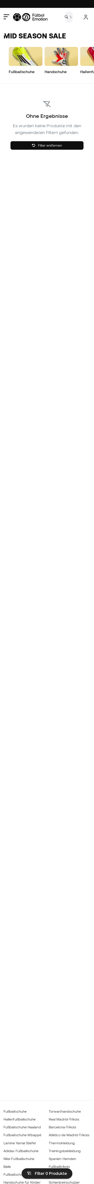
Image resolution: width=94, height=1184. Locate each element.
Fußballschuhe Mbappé (22, 1135)
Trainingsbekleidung (65, 1151)
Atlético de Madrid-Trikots (69, 1135)
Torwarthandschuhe (65, 1111)
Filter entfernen (49, 145)
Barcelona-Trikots (62, 1127)
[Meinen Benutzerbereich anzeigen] (86, 17)
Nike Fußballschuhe (18, 1159)
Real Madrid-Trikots (64, 1119)
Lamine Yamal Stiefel (19, 1143)
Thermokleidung (62, 1143)
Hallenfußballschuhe (19, 1119)
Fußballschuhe (15, 1111)
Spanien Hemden (62, 1159)
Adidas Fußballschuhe (21, 1151)
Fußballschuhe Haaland (22, 1127)
